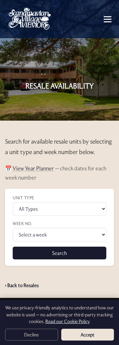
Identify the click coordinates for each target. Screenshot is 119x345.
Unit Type (23, 197)
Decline (31, 334)
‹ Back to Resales (22, 285)
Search (59, 253)
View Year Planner (33, 168)
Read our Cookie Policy (67, 321)
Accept (87, 334)
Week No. (22, 223)
